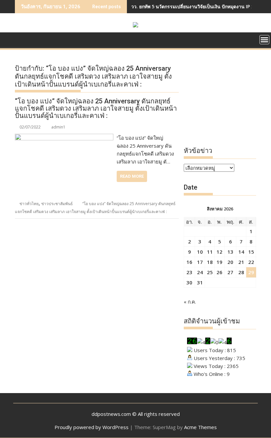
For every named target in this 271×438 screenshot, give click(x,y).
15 (251, 251)
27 (230, 272)
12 (219, 251)
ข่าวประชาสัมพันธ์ (57, 203)
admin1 (58, 127)
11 (210, 251)
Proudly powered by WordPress (92, 427)
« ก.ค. (190, 301)
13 (230, 251)
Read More (132, 176)
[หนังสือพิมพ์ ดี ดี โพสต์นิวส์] (21, 39)
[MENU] (264, 39)
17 (200, 262)
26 (219, 272)
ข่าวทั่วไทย (29, 203)
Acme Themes (200, 427)
